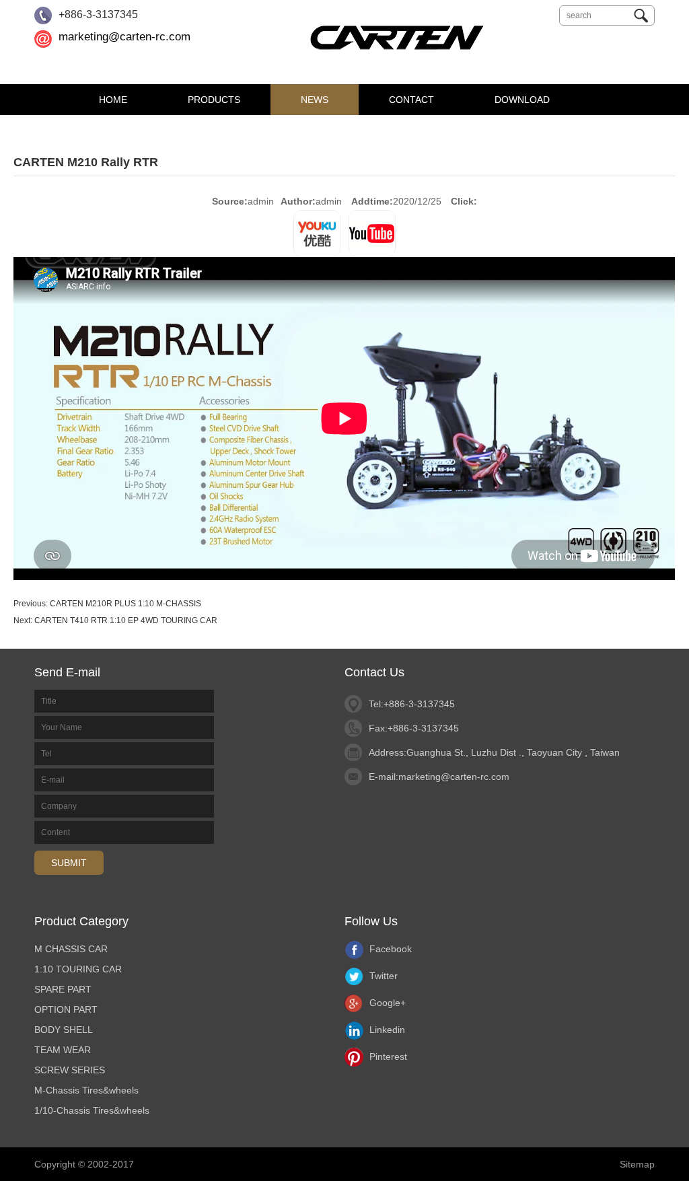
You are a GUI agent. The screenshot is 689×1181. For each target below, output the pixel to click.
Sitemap (637, 1164)
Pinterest (387, 1056)
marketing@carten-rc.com (124, 36)
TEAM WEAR (62, 1049)
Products (214, 99)
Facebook (389, 948)
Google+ (386, 1002)
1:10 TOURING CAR (78, 969)
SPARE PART (63, 989)
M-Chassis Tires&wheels (86, 1090)
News (314, 99)
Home (113, 99)
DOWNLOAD (522, 99)
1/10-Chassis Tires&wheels (91, 1110)
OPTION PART (66, 1009)
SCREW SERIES (69, 1070)
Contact (411, 99)
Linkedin (386, 1029)
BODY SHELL (63, 1029)
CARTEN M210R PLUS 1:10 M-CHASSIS (125, 603)
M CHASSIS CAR (71, 948)
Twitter (382, 975)
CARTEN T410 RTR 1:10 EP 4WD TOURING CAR (125, 620)
